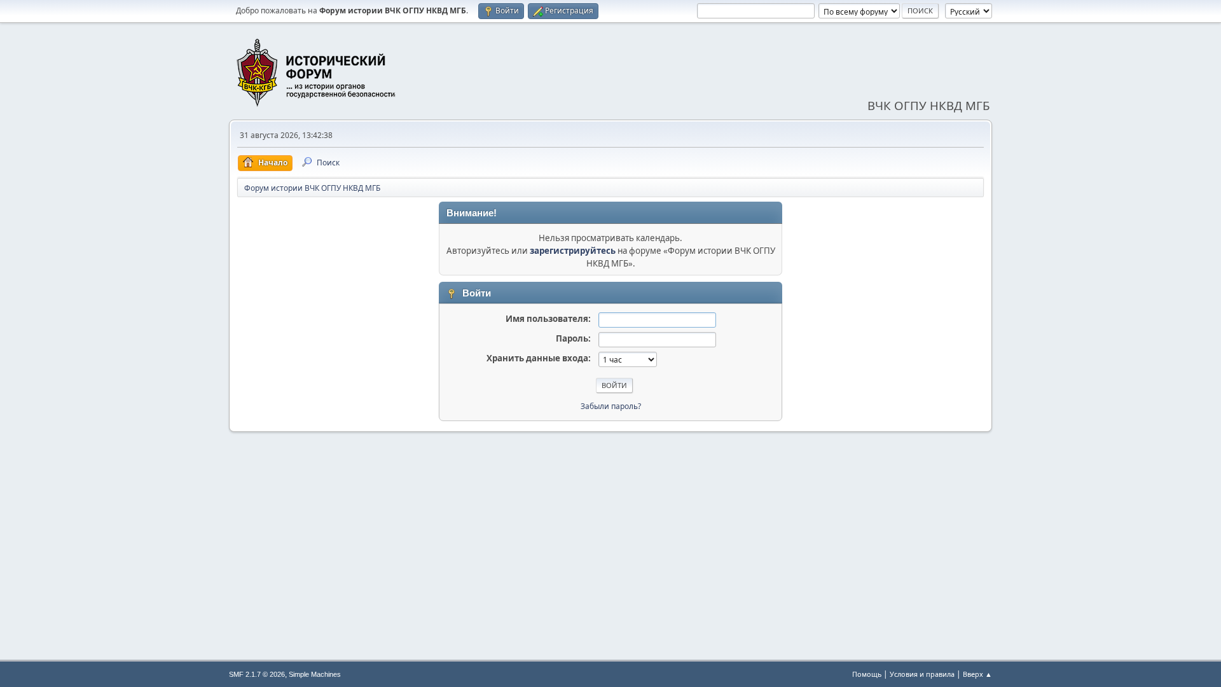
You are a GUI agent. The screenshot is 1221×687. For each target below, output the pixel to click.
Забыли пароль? (611, 406)
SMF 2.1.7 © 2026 (257, 674)
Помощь (866, 674)
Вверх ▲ (977, 674)
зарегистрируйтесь (573, 250)
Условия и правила (922, 674)
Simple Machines (315, 674)
